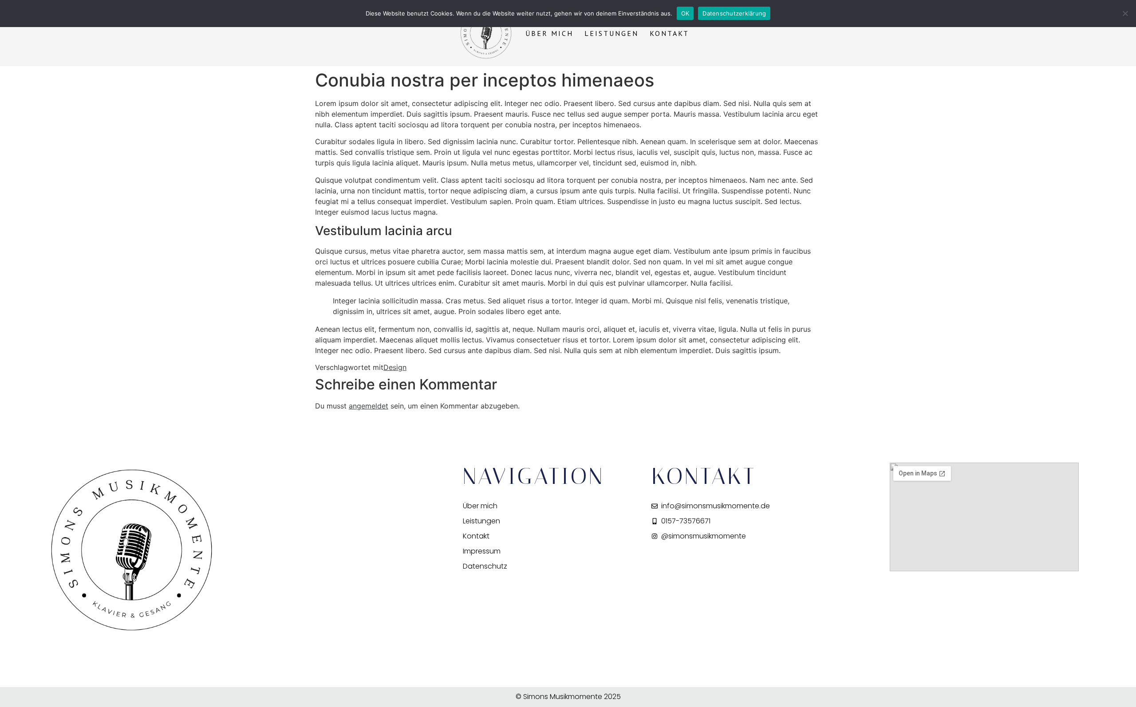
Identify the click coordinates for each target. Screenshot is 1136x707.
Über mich (549, 33)
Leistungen (611, 33)
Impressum (482, 551)
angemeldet (368, 405)
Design (394, 367)
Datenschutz (485, 566)
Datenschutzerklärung (734, 13)
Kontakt (669, 33)
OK (685, 13)
